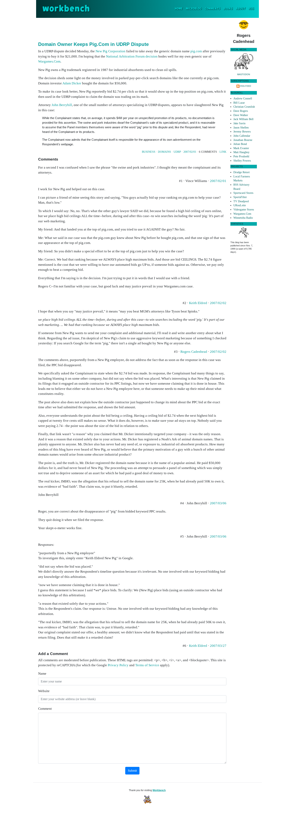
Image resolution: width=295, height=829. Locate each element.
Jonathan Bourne (242, 140)
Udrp (177, 151)
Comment (45, 709)
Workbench (159, 790)
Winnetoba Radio (243, 217)
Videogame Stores (243, 209)
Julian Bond (240, 144)
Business (148, 151)
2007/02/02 (218, 303)
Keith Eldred (198, 303)
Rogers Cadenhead (193, 352)
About (240, 8)
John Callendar (241, 135)
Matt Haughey (241, 152)
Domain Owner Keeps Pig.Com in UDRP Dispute (93, 44)
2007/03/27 (218, 646)
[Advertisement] (132, 29)
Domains (164, 151)
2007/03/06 (218, 503)
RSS (251, 8)
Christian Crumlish (244, 106)
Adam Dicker (71, 83)
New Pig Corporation (110, 51)
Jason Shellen (241, 127)
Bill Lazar (239, 102)
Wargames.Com (49, 61)
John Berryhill (62, 105)
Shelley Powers (242, 160)
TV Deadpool (241, 201)
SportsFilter (240, 197)
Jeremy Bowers (242, 131)
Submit (132, 770)
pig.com (196, 51)
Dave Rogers (240, 110)
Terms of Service (147, 665)
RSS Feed (245, 86)
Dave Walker (240, 115)
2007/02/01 (189, 151)
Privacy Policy (118, 665)
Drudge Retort (241, 172)
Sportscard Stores (243, 192)
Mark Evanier (241, 148)
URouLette (239, 205)
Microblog (194, 8)
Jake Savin (239, 123)
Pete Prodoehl (241, 156)
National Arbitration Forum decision (132, 56)
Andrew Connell (242, 98)
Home (179, 8)
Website (44, 691)
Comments (212, 8)
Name (42, 673)
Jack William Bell (243, 119)
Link (223, 151)
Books (228, 8)
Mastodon (243, 74)
